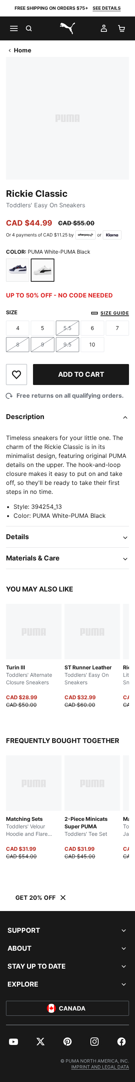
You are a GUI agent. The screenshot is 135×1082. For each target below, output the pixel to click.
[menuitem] (13, 1041)
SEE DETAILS (107, 8)
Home (23, 50)
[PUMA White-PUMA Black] (42, 270)
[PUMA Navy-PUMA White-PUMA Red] (17, 270)
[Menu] (13, 28)
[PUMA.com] (67, 28)
